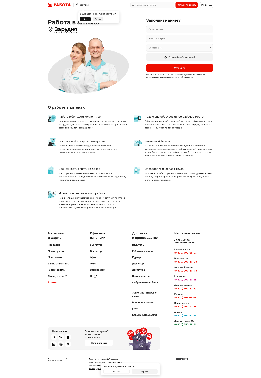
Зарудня (65, 29)
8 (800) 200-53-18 (185, 279)
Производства (141, 276)
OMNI (93, 263)
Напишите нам (99, 343)
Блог (135, 308)
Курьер (136, 257)
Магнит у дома (56, 251)
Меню (204, 5)
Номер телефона (157, 38)
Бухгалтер (96, 244)
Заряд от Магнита (58, 263)
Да (85, 19)
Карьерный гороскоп (145, 314)
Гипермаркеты (56, 269)
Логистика (138, 269)
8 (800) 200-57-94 (185, 306)
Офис (93, 257)
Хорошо (144, 371)
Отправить (179, 68)
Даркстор (138, 263)
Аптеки (52, 282)
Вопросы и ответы (143, 302)
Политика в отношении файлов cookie (103, 359)
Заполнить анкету (186, 5)
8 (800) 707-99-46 (185, 297)
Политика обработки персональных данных (105, 362)
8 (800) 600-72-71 (185, 315)
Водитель (138, 244)
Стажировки (97, 269)
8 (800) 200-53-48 (185, 270)
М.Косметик (55, 257)
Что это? (116, 371)
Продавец (54, 244)
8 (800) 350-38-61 (185, 324)
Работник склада (142, 251)
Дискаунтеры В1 (57, 276)
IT (91, 276)
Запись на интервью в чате (144, 294)
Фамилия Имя (155, 29)
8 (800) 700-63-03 (185, 252)
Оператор (96, 251)
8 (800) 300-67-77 (185, 288)
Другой (98, 19)
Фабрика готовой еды (145, 282)
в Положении (187, 77)
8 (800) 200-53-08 (185, 261)
